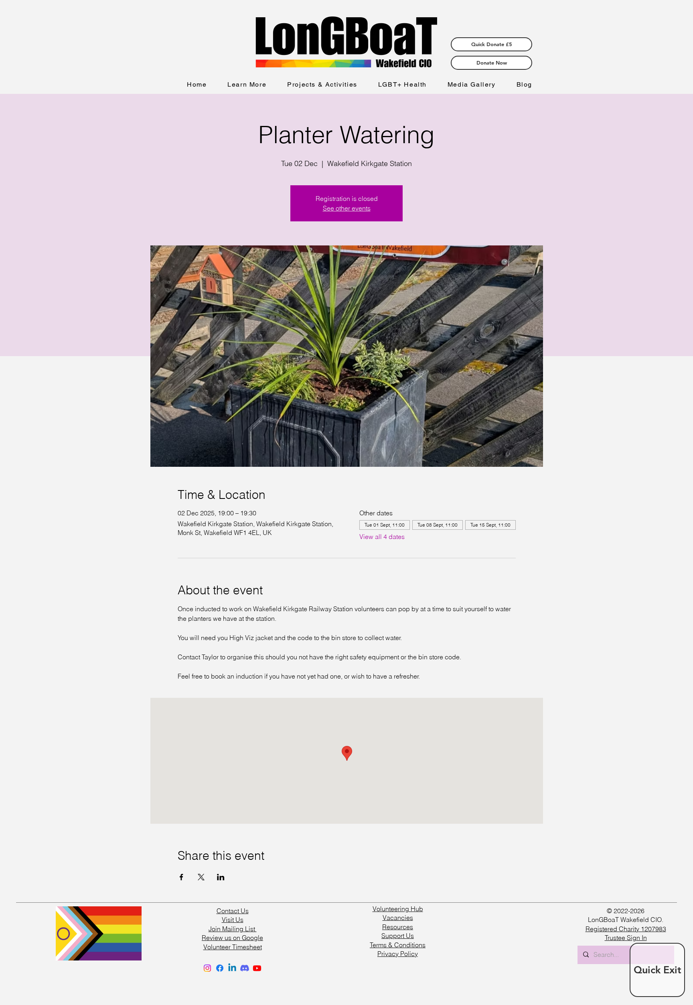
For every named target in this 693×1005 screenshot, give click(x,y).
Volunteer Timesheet (232, 947)
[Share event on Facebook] (181, 877)
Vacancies (398, 918)
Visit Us (232, 920)
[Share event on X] (201, 877)
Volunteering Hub (398, 909)
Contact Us (233, 911)
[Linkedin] (232, 968)
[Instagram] (207, 968)
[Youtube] (257, 968)
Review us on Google (232, 938)
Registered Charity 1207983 (626, 929)
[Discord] (244, 968)
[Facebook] (220, 968)
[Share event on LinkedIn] (221, 877)
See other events (347, 208)
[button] (247, 85)
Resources (397, 927)
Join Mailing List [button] (233, 929)
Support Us (397, 936)
